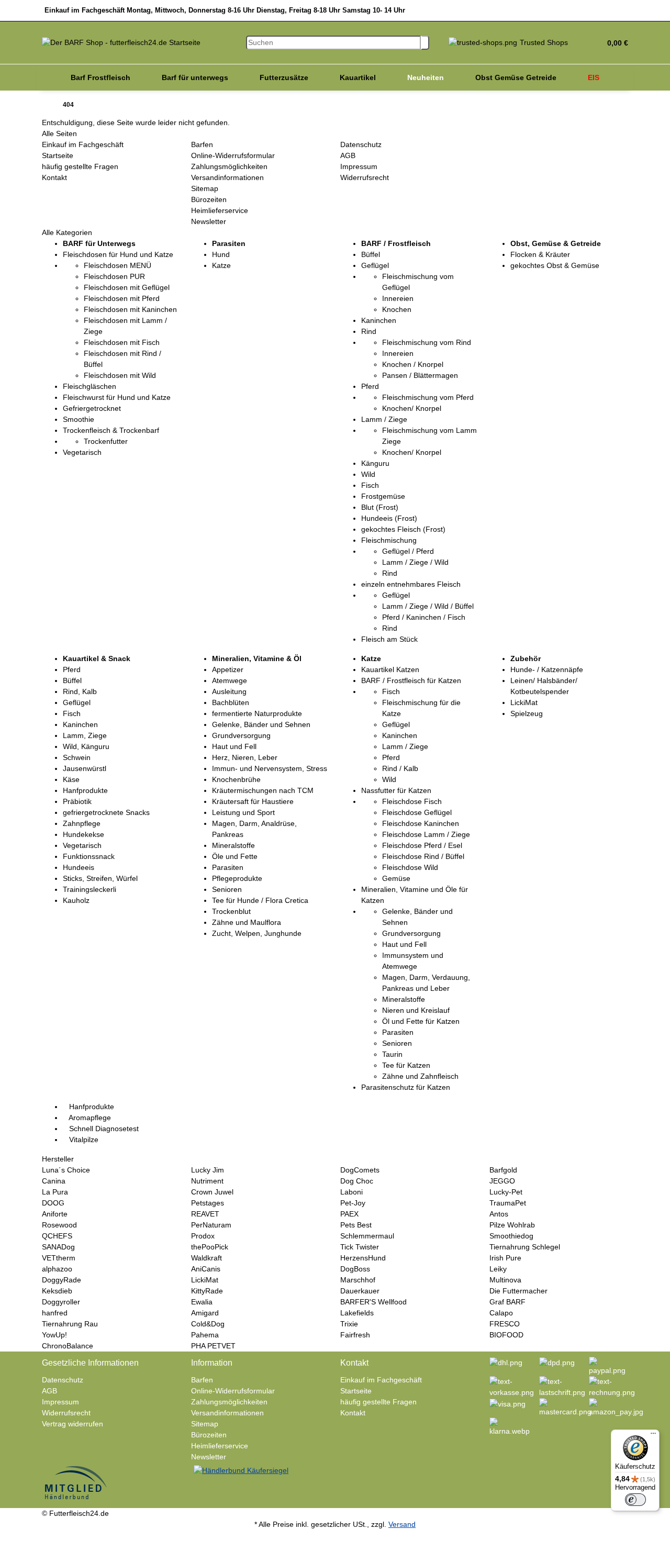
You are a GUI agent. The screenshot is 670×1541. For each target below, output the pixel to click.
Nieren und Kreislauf (416, 1010)
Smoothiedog (511, 1236)
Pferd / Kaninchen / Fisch (423, 617)
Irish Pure (505, 1258)
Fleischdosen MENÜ (117, 265)
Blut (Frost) (379, 507)
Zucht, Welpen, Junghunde (257, 933)
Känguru (375, 463)
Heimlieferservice (219, 210)
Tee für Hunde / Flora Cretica (260, 900)
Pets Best (356, 1225)
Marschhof (357, 1280)
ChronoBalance (67, 1346)
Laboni (351, 1192)
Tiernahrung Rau (70, 1324)
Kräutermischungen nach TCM (263, 790)
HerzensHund (363, 1258)
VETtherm (58, 1258)
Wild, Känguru (86, 746)
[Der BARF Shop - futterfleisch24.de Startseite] (121, 42)
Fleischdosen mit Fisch (122, 342)
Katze (221, 265)
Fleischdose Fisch (412, 801)
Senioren (227, 889)
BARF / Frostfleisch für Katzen (411, 680)
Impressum (358, 166)
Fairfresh (355, 1335)
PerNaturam (211, 1225)
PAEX (349, 1214)
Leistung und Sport (243, 812)
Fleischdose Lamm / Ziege (426, 834)
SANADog (58, 1247)
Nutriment (207, 1181)
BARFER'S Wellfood (373, 1302)
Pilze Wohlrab (512, 1225)
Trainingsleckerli (89, 889)
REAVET (205, 1214)
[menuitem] (100, 77)
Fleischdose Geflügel (417, 812)
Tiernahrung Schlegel (524, 1247)
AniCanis (205, 1269)
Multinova (505, 1280)
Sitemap (204, 188)
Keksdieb (57, 1291)
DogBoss (355, 1269)
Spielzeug (526, 713)
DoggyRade (61, 1280)
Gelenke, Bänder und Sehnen (261, 724)
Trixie (349, 1324)
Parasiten (227, 867)
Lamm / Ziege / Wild (415, 562)
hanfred (55, 1313)
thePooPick (209, 1247)
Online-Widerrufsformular (233, 155)
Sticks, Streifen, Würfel (100, 878)
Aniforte (55, 1214)
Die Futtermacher (518, 1291)
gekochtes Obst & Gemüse (554, 265)
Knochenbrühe (236, 779)
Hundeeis (78, 867)
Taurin (392, 1054)
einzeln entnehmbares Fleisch (411, 584)
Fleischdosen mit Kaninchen (130, 309)
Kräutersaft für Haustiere (253, 801)
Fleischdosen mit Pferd (122, 298)
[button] (613, 43)
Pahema (205, 1335)
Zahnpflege (81, 823)
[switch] (635, 1499)
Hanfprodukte (85, 790)
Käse (71, 779)
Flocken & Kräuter (540, 254)
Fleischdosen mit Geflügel (127, 287)
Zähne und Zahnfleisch (420, 1076)
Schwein (77, 757)
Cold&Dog (208, 1324)
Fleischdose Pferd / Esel (422, 845)
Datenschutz (361, 144)
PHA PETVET (213, 1346)
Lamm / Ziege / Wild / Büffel (428, 606)
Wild (368, 474)
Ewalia (202, 1302)
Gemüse (396, 878)
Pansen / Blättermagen (420, 375)
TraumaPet (507, 1203)
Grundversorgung (241, 735)
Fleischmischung (389, 540)
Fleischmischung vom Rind (426, 342)
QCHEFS (57, 1236)
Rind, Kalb (80, 691)
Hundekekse (83, 834)
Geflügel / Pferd (408, 551)
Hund (221, 254)
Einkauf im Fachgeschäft (83, 144)
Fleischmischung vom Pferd (428, 397)
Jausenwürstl (84, 768)
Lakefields (357, 1313)
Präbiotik (77, 801)
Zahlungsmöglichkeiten (229, 166)
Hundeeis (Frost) (389, 518)
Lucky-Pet (505, 1192)
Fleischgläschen (89, 386)
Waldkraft (206, 1258)
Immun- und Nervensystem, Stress (269, 768)
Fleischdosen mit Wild (120, 375)
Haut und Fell (234, 746)
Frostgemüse (383, 496)
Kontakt (54, 177)
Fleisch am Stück (389, 639)
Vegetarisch (82, 452)
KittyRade (207, 1291)
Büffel (370, 254)
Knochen (396, 309)
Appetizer (227, 669)
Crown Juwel (212, 1192)
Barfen (202, 144)
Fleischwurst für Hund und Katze (117, 397)
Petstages (207, 1203)
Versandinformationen (227, 177)
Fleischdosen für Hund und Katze (118, 254)
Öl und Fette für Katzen (421, 1021)
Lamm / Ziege (384, 419)
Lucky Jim (207, 1170)
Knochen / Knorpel (412, 364)
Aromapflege (89, 1117)
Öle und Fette (235, 856)
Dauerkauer (359, 1291)
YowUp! (54, 1335)
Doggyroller (61, 1302)
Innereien (398, 298)
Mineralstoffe (233, 845)
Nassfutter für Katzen (396, 790)
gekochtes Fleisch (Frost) (403, 529)
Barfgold (503, 1170)
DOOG (53, 1203)
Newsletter (208, 221)
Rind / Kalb (400, 768)
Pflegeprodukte (237, 878)
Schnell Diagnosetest (103, 1128)
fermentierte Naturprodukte (257, 713)
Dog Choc (356, 1181)
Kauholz (76, 900)
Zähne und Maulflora (246, 922)
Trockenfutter (106, 441)
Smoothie (78, 419)
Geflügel (375, 265)
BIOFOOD (506, 1335)
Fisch (370, 485)
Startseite (57, 155)
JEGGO (502, 1181)
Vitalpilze (82, 1139)
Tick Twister (359, 1247)
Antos (498, 1214)
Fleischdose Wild (410, 867)
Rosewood (59, 1225)
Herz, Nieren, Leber (244, 757)
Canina (53, 1181)
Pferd (370, 386)
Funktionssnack (89, 856)
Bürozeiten (209, 199)
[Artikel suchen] (425, 43)
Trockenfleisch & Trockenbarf (111, 430)
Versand (402, 1524)
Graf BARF (507, 1302)
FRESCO (504, 1324)
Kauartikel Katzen (390, 669)
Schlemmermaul (367, 1236)
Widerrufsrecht (364, 177)
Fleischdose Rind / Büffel (423, 856)
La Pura (55, 1192)
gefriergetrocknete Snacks (106, 812)
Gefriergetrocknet (92, 408)
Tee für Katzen (406, 1065)
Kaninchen (378, 320)
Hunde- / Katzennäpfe (546, 669)
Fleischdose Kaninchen (420, 823)
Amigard (205, 1313)
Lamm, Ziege (85, 735)
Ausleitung (229, 691)
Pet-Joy (352, 1203)
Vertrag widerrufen (72, 1424)
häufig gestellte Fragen (80, 166)
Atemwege (229, 680)
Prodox (203, 1236)
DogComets (359, 1170)
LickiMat (524, 702)
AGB (347, 155)
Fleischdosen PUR (114, 276)
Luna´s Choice (66, 1170)
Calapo (501, 1313)
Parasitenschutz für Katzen (405, 1087)
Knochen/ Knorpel (411, 408)
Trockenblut (231, 911)
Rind (368, 331)
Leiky (498, 1269)
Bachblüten (230, 702)
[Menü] (653, 1436)
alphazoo (57, 1269)
